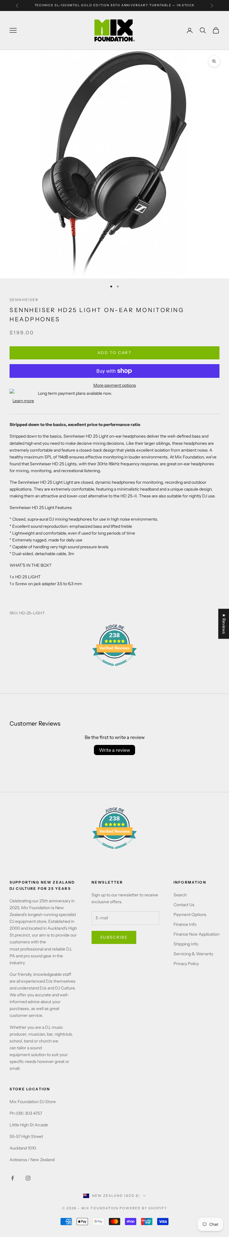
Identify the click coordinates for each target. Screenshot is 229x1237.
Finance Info (185, 924)
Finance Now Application (196, 934)
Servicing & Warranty (193, 953)
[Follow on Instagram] (28, 1178)
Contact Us (184, 904)
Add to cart (114, 352)
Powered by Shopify (143, 1208)
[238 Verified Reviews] (114, 669)
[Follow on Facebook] (13, 1178)
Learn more (23, 400)
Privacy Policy (186, 963)
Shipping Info (186, 944)
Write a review (114, 750)
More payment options (114, 385)
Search (180, 895)
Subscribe (114, 937)
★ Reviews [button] (224, 623)
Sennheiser (24, 299)
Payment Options (190, 914)
